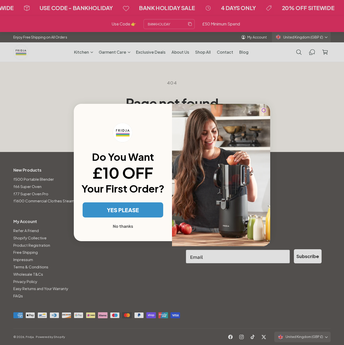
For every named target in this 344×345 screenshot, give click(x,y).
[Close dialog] (264, 110)
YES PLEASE (123, 209)
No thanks (123, 226)
